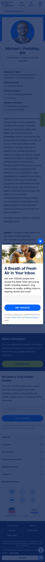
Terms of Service (32, 317)
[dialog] (22, 281)
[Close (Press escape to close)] (22, 241)
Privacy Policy (15, 317)
